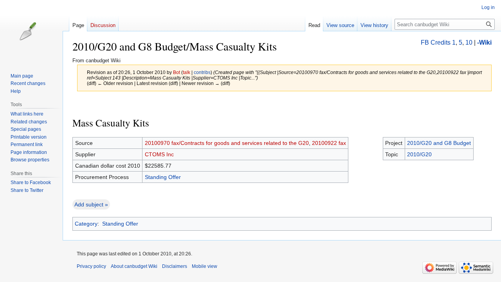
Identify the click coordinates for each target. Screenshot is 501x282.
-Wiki (484, 42)
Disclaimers (174, 266)
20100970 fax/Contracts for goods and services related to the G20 (227, 143)
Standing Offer (163, 177)
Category (86, 224)
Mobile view (204, 266)
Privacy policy (91, 266)
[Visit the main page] (34, 31)
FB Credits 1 (438, 42)
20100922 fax (329, 143)
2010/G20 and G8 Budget (439, 143)
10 (468, 42)
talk (186, 72)
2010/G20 (419, 154)
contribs (202, 72)
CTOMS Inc (159, 154)
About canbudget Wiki (134, 266)
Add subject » (91, 204)
